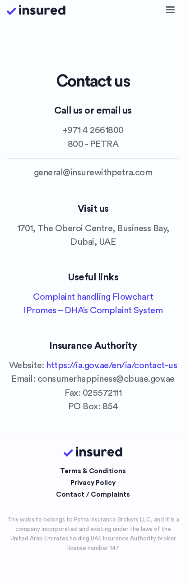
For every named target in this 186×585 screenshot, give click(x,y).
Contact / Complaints (93, 494)
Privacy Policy (93, 483)
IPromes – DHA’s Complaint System (93, 310)
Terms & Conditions (93, 471)
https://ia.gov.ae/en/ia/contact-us (111, 365)
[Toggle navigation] (170, 10)
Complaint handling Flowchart (93, 297)
